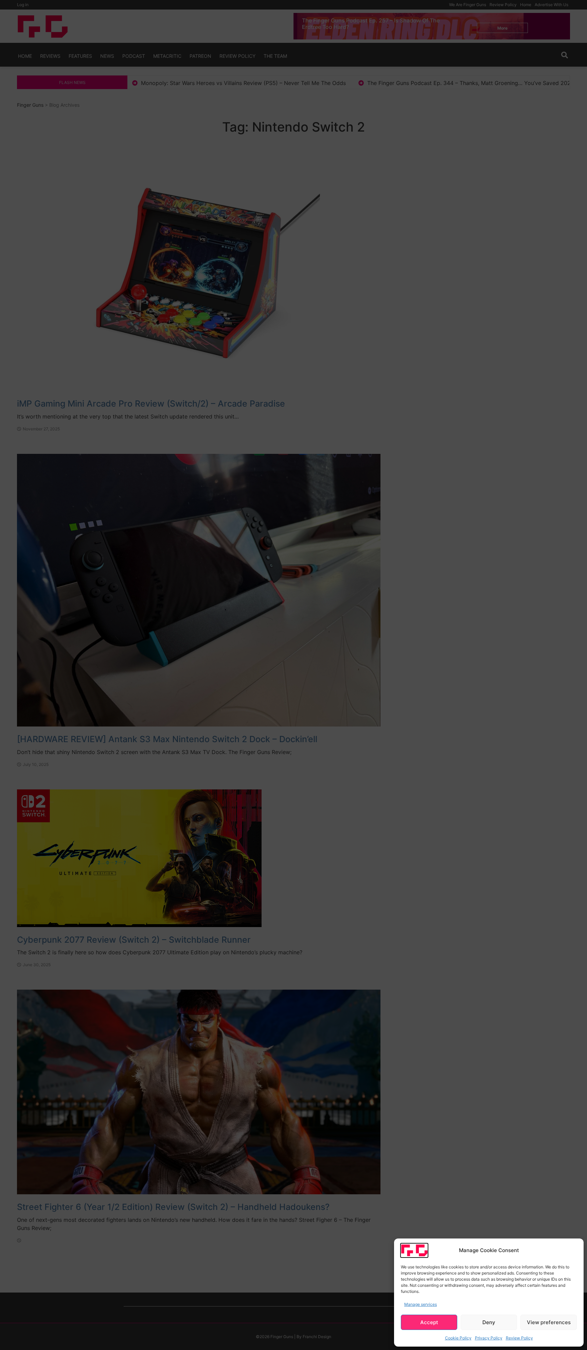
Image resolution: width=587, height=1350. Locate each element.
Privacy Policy (488, 1337)
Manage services (420, 1304)
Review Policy (519, 1337)
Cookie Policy (458, 1337)
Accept (429, 1322)
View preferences (549, 1322)
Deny (488, 1322)
